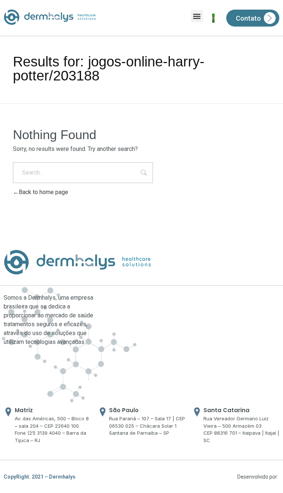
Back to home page (43, 192)
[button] (197, 16)
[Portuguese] (213, 18)
